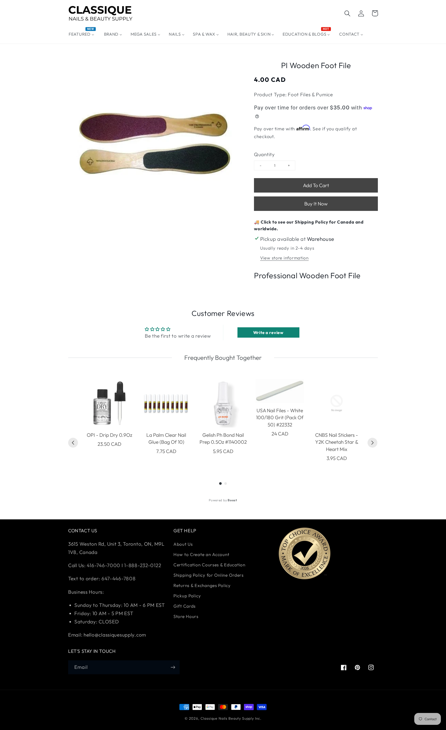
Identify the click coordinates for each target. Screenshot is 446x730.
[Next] (372, 443)
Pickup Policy (187, 595)
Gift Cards (184, 606)
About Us (183, 544)
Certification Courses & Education (209, 564)
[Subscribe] (173, 667)
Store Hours (185, 616)
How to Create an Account (201, 554)
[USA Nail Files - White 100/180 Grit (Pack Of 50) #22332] (280, 391)
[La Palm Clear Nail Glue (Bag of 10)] (166, 403)
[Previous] (73, 443)
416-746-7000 (103, 565)
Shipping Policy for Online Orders (208, 575)
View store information (284, 257)
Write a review (268, 332)
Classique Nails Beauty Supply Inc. (231, 718)
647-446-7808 (118, 578)
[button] (347, 13)
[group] (109, 420)
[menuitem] (82, 34)
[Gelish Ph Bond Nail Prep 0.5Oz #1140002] (223, 403)
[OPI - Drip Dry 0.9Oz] (109, 403)
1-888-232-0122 (142, 565)
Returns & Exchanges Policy (202, 585)
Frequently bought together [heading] (223, 357)
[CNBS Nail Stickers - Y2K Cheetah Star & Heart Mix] (336, 403)
